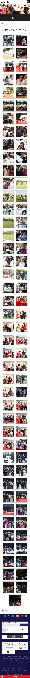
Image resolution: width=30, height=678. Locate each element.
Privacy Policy (5, 658)
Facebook (5, 618)
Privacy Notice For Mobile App (19, 665)
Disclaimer (25, 656)
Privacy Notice (25, 658)
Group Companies (8, 665)
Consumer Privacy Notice (8, 660)
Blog (26, 618)
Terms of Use (24, 660)
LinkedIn (12, 618)
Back (5, 610)
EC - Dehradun (22, 662)
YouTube (22, 618)
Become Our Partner (7, 656)
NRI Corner (15, 656)
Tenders (16, 662)
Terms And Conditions (9, 662)
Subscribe (24, 624)
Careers (20, 656)
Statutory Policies (12, 658)
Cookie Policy (17, 660)
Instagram (17, 618)
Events (16, 18)
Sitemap (19, 658)
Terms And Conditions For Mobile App (15, 667)
